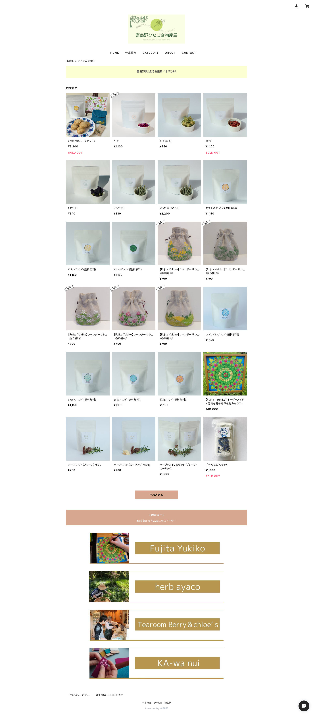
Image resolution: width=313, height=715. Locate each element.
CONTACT (189, 52)
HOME (114, 52)
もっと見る (156, 495)
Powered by (152, 708)
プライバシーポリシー (79, 695)
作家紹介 (130, 52)
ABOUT (170, 52)
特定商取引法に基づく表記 (109, 695)
